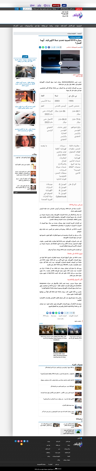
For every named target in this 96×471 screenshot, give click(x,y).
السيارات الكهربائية (73, 315)
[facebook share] (49, 47)
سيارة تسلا (53, 315)
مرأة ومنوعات (29, 26)
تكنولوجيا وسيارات (71, 33)
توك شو (37, 26)
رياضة (51, 26)
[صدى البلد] (77, 15)
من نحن (57, 464)
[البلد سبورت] (56, 5)
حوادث (57, 26)
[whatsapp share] (43, 47)
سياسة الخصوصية (41, 464)
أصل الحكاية (67, 452)
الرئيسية (79, 26)
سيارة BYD (46, 315)
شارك (52, 47)
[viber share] (50, 313)
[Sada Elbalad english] (32, 5)
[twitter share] (46, 47)
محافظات (48, 452)
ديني (21, 26)
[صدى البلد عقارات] (39, 5)
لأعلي (78, 438)
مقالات (58, 460)
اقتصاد (68, 456)
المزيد (16, 192)
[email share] (40, 47)
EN (17, 9)
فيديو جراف (57, 452)
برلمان (48, 456)
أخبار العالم (15, 26)
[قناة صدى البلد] (64, 5)
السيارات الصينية (62, 315)
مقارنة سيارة (60, 318)
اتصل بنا (50, 464)
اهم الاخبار (72, 26)
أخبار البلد (64, 26)
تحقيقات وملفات (66, 460)
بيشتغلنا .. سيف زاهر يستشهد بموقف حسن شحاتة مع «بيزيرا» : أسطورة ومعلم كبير (62, 9)
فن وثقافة (44, 26)
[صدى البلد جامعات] (47, 5)
